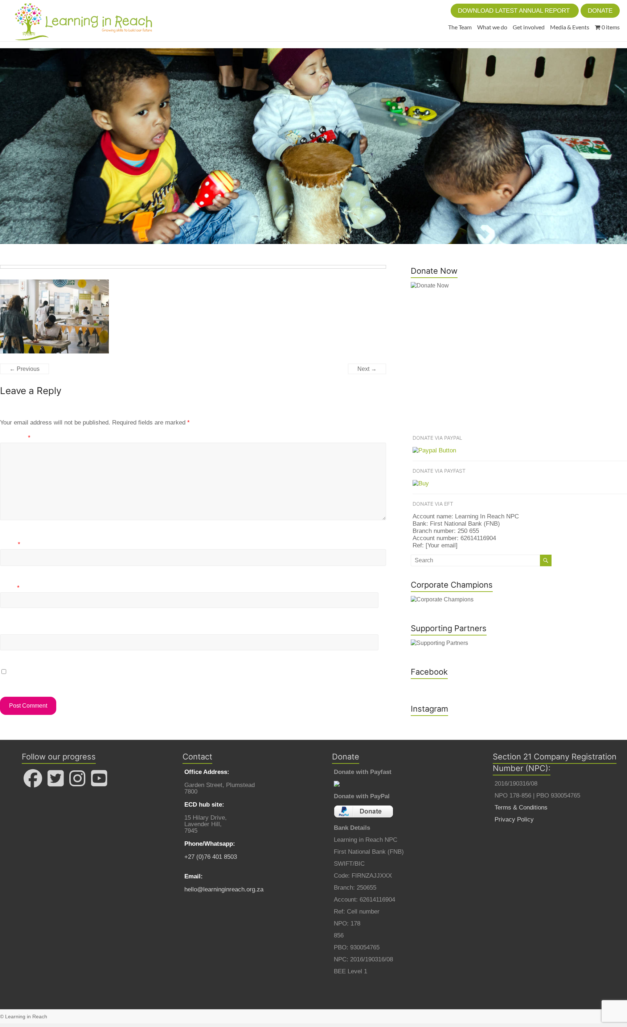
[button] (515, 11)
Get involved (529, 27)
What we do (492, 27)
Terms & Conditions (521, 807)
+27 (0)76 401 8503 (210, 856)
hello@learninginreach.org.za (223, 889)
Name (10, 544)
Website (11, 629)
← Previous (24, 369)
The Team (460, 27)
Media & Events (569, 27)
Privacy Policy (514, 819)
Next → (367, 369)
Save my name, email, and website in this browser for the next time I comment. (117, 671)
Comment (15, 437)
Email (10, 587)
